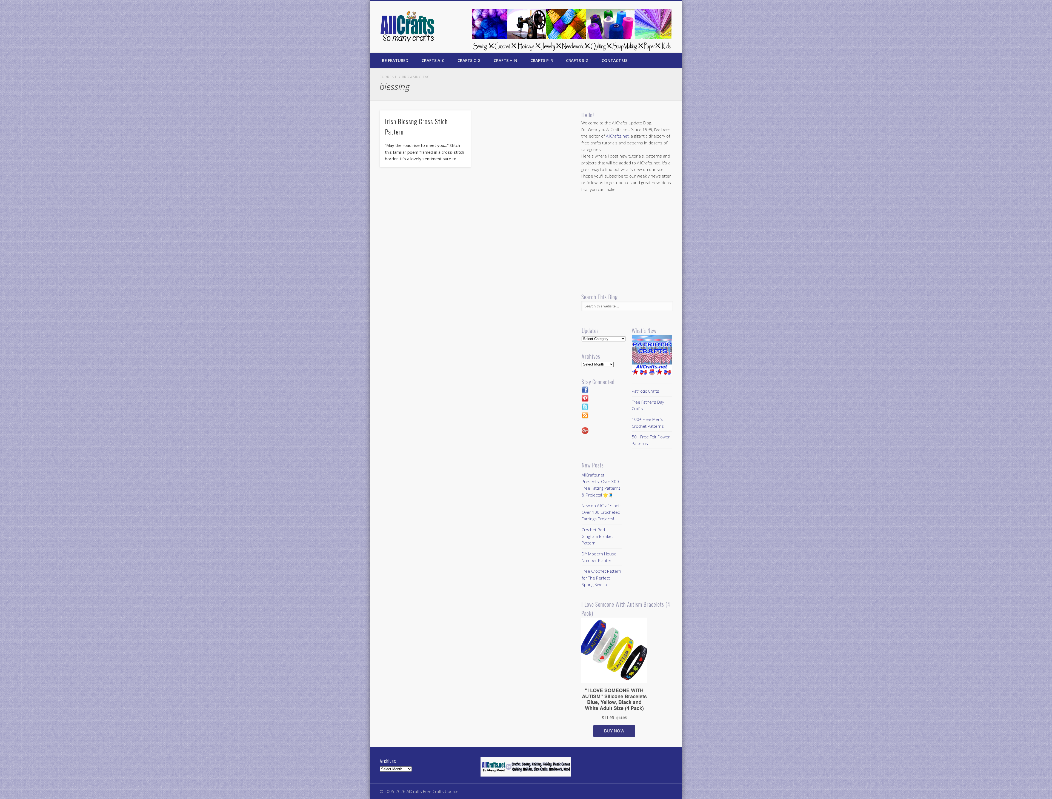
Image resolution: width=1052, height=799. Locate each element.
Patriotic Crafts (645, 391)
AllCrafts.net (617, 136)
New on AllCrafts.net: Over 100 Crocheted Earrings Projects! (601, 512)
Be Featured (395, 60)
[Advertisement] (627, 242)
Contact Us (614, 60)
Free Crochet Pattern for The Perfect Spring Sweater (601, 577)
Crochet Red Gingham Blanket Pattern (597, 536)
